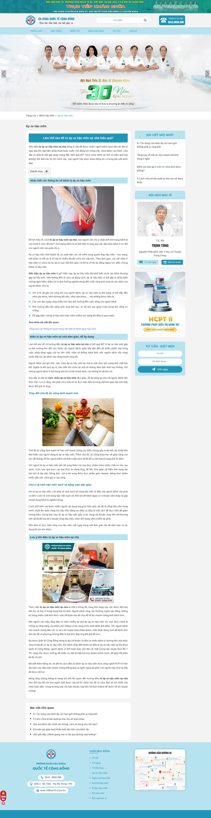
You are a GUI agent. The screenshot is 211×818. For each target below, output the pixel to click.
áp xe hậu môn (82, 180)
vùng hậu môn (66, 519)
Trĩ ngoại (96, 763)
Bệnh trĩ (75, 31)
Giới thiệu (56, 31)
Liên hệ (133, 31)
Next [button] (180, 219)
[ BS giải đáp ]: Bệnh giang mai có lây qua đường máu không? (64, 734)
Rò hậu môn (98, 793)
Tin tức (116, 31)
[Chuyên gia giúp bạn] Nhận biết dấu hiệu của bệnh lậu (61, 729)
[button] (145, 20)
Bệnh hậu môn (96, 31)
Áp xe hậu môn (65, 115)
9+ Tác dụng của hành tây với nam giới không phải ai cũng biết (65, 714)
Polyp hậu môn (99, 788)
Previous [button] (139, 219)
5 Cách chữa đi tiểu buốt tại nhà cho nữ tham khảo (58, 719)
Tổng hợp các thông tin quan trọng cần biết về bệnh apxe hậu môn (62, 329)
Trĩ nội (95, 758)
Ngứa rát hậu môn (101, 778)
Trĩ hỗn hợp (98, 768)
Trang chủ (36, 31)
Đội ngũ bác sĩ (99, 798)
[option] (105, 73)
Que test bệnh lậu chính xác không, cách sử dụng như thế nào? (65, 724)
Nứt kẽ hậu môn (100, 783)
